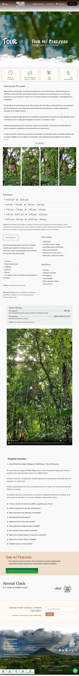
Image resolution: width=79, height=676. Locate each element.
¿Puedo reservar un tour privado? (20, 544)
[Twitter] (63, 650)
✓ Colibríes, (7, 267)
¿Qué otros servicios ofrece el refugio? (22, 539)
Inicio (3, 672)
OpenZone (59, 670)
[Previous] (9, 166)
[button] (4, 4)
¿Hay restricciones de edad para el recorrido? (25, 513)
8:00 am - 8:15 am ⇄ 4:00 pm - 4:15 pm (26, 219)
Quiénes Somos (37, 4)
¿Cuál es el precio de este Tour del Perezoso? (25, 508)
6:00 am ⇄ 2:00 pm (17, 199)
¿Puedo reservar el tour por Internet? (22, 522)
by (55, 670)
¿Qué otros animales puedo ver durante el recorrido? (27, 535)
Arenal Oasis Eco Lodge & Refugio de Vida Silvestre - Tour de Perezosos (34, 464)
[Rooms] (23, 671)
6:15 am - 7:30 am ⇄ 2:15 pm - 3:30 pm (25, 204)
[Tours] (10, 671)
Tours (9, 672)
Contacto (49, 4)
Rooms (23, 672)
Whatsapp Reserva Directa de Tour (22, 571)
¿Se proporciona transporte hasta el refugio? (24, 526)
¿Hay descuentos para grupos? (19, 517)
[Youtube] (66, 650)
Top (16, 672)
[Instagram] (70, 650)
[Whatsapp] (75, 670)
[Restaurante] (30, 671)
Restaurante (30, 672)
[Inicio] (3, 671)
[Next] (70, 166)
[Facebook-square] (60, 650)
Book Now (72, 4)
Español (62, 4)
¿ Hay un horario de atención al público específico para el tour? (31, 504)
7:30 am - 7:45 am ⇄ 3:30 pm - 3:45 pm (26, 209)
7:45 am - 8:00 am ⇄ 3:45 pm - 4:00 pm (26, 214)
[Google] (76, 650)
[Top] (16, 671)
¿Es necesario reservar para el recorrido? (23, 530)
